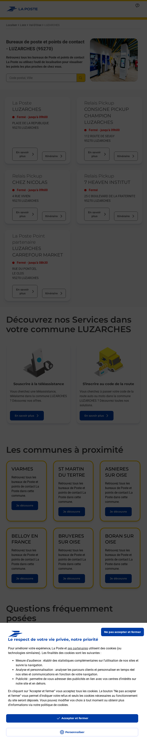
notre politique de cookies (50, 705)
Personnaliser (74, 732)
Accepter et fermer (74, 718)
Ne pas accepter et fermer (122, 632)
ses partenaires (78, 648)
